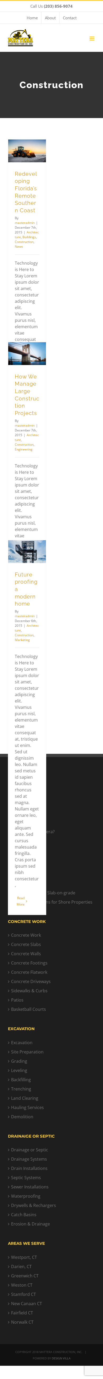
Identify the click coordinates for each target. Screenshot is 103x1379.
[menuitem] (32, 18)
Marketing (22, 640)
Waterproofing (25, 1196)
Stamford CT (23, 1294)
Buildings (29, 237)
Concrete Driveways (31, 981)
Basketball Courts (28, 1009)
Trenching (21, 1089)
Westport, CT (24, 1257)
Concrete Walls (26, 954)
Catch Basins (23, 1215)
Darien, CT (21, 1266)
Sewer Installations (30, 1187)
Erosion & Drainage (30, 1224)
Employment (23, 850)
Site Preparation (27, 1052)
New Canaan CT (26, 1303)
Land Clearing (24, 1098)
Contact (19, 804)
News (19, 246)
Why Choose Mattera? (33, 832)
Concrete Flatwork (29, 972)
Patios (17, 1000)
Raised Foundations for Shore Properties (51, 902)
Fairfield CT (22, 1313)
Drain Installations (29, 1168)
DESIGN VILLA (61, 1358)
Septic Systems (26, 1177)
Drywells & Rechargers (33, 1205)
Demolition (22, 1117)
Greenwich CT (25, 1276)
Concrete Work (26, 935)
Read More (21, 901)
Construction (24, 242)
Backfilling (21, 1080)
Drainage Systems (29, 1159)
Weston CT (21, 1285)
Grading (19, 1061)
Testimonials (23, 822)
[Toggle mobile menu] (92, 38)
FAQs (16, 841)
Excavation (21, 1042)
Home (17, 794)
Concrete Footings (29, 963)
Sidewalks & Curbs (29, 991)
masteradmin (25, 222)
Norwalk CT (22, 1322)
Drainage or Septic (29, 1150)
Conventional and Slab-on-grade (43, 893)
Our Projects (23, 813)
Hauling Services (27, 1107)
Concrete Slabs (26, 944)
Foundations (23, 883)
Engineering (23, 449)
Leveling (19, 1070)
